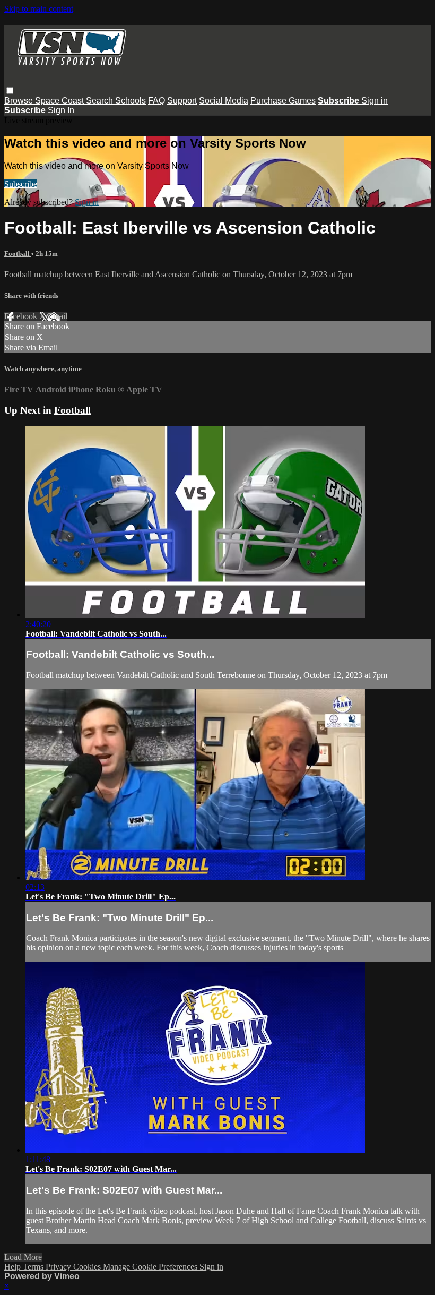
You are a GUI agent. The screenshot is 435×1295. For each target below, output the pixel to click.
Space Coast (60, 100)
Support (182, 100)
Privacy (59, 1266)
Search (100, 100)
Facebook (21, 316)
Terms (34, 1266)
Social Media (223, 100)
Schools (130, 100)
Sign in (374, 100)
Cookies (88, 1266)
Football (17, 254)
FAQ (156, 100)
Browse (19, 100)
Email (57, 316)
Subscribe (20, 183)
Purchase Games (283, 100)
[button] (9, 90)
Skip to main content (38, 8)
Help (13, 1266)
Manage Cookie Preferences (151, 1266)
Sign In (61, 110)
